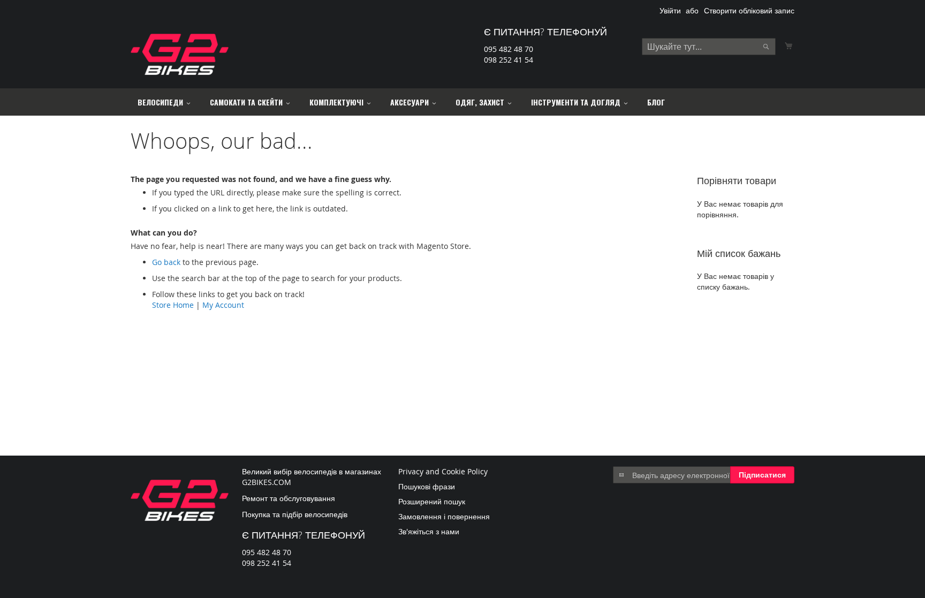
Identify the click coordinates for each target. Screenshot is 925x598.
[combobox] (709, 46)
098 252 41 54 (508, 60)
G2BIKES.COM (266, 482)
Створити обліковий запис (749, 10)
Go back (166, 262)
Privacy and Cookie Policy (443, 471)
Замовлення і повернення (444, 516)
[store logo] (180, 54)
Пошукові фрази (426, 486)
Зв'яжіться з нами (428, 531)
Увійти (670, 10)
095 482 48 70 (508, 49)
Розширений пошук (431, 501)
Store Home (173, 305)
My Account (223, 305)
